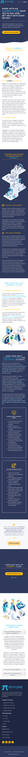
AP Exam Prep (6, 721)
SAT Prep (5, 716)
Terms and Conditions (18, 751)
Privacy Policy (8, 751)
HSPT (4, 724)
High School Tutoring (8, 702)
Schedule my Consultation (14, 573)
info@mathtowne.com (7, 732)
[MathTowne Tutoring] (7, 2)
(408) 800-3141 (5, 729)
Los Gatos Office (6, 737)
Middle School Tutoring (8, 705)
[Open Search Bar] (19, 2)
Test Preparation (6, 713)
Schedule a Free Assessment (11, 32)
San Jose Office (6, 734)
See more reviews (14, 543)
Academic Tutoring (7, 700)
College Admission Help (9, 708)
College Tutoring (7, 710)
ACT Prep (5, 718)
